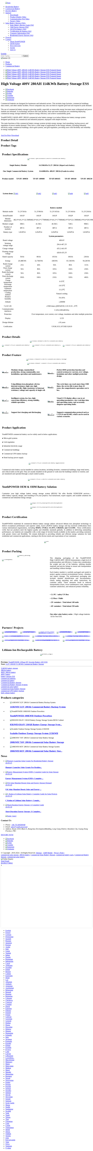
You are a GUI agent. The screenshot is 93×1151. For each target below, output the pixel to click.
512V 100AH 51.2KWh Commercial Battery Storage (25, 664)
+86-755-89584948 (18, 825)
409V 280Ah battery (8, 672)
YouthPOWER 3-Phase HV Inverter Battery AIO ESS (28, 662)
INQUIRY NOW (7, 835)
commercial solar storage (10, 855)
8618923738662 (7, 863)
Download (15, 135)
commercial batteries (8, 678)
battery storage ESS (8, 676)
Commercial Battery (12, 66)
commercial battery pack (64, 855)
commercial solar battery (9, 687)
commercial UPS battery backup (12, 691)
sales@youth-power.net (19, 827)
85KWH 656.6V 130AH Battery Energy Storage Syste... (36, 724)
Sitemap (39, 853)
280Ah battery (6, 670)
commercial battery (8, 681)
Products (8, 64)
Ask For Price (6, 135)
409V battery (5, 674)
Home (7, 62)
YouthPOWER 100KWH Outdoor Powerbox (31, 716)
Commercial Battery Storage (11, 683)
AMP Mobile (48, 853)
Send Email (5, 861)
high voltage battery (8, 693)
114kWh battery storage (9, 668)
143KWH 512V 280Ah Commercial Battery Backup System (38, 707)
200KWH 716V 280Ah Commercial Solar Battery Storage (37, 742)
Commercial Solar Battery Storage (13, 689)
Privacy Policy (59, 853)
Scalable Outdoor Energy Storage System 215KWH (34, 733)
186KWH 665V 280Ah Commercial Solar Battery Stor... (36, 751)
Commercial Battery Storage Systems (14, 685)
